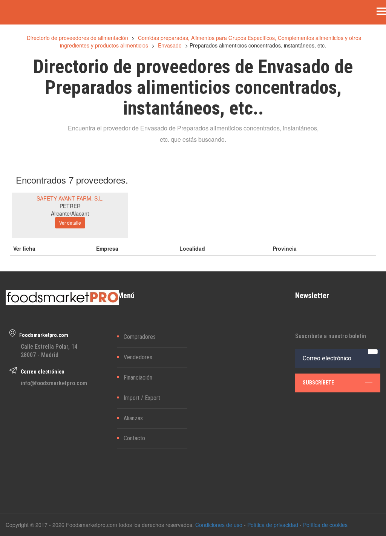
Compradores (140, 336)
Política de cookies (325, 524)
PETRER (70, 206)
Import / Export (142, 397)
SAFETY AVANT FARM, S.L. (70, 198)
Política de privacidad (272, 524)
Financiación (138, 377)
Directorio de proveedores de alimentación (77, 37)
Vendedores (138, 357)
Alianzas (133, 418)
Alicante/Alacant (70, 213)
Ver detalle (70, 222)
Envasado (170, 45)
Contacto (134, 438)
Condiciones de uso (218, 524)
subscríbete (318, 383)
